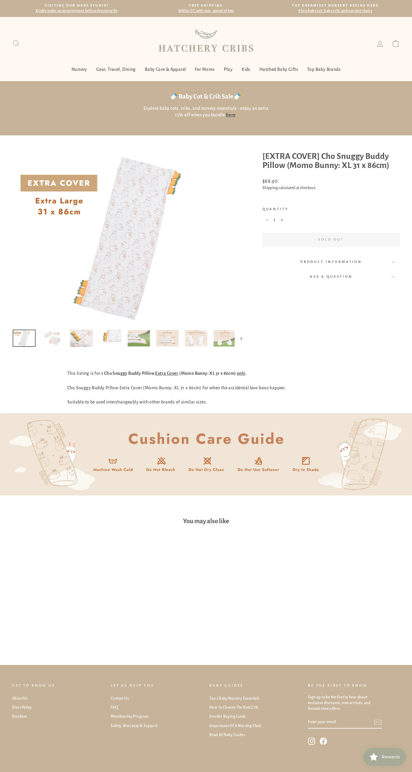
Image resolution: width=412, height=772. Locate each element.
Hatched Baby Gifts (278, 69)
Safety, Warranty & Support (134, 726)
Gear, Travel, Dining (116, 69)
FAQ (114, 707)
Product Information (331, 262)
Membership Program (129, 716)
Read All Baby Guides (227, 735)
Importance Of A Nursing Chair (235, 726)
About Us (20, 698)
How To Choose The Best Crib (233, 707)
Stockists (19, 716)
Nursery (79, 69)
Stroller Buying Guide (227, 716)
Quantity (275, 209)
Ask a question (331, 277)
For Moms (204, 69)
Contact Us (120, 698)
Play (228, 69)
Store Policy (22, 707)
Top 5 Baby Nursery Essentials (234, 698)
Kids (246, 69)
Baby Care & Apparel (165, 69)
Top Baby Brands (324, 69)
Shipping (270, 188)
